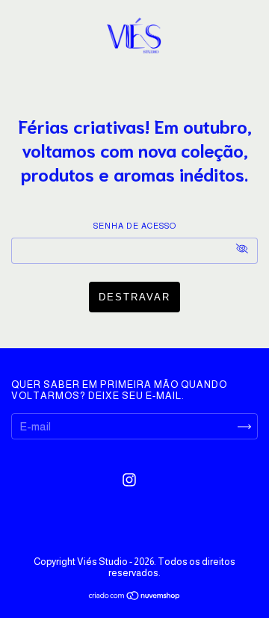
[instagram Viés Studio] (129, 480)
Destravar (134, 297)
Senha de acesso (134, 225)
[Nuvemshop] (135, 596)
